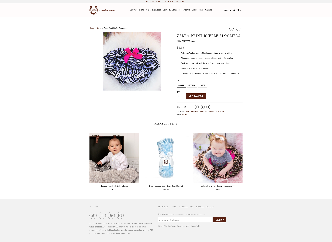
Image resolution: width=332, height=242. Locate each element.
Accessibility (195, 226)
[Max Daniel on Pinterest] (112, 215)
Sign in (227, 10)
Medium (191, 85)
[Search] (234, 10)
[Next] (238, 29)
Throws (186, 9)
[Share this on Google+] (202, 107)
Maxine (208, 9)
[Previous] (231, 29)
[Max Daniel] (102, 10)
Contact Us (186, 206)
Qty (179, 92)
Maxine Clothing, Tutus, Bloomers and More (202, 111)
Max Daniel (168, 226)
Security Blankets (172, 9)
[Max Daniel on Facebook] (103, 215)
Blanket (184, 114)
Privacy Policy (205, 206)
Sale (201, 9)
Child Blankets (153, 9)
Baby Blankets (137, 9)
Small (181, 85)
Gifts (194, 9)
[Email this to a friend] (208, 107)
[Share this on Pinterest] (196, 107)
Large (202, 85)
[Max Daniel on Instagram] (121, 215)
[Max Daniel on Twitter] (93, 215)
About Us (163, 206)
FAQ (174, 206)
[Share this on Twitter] (184, 107)
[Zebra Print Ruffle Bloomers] (131, 61)
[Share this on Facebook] (190, 107)
